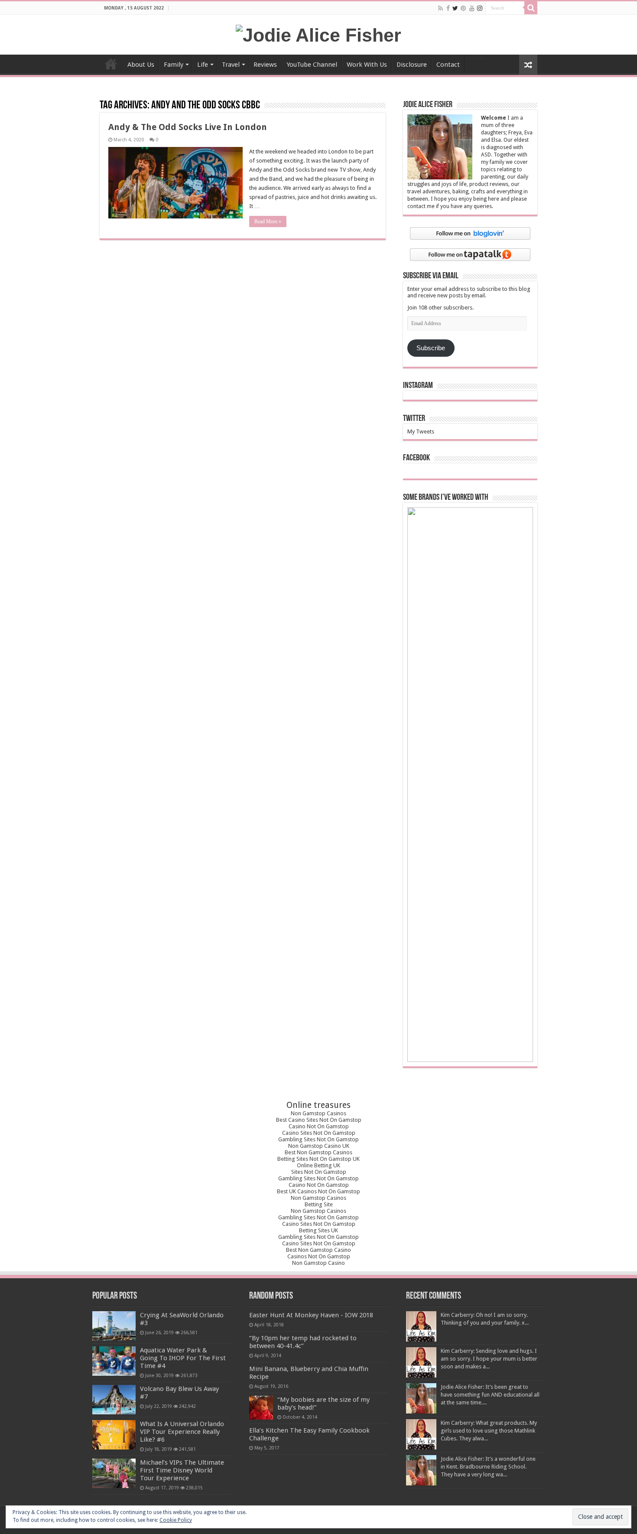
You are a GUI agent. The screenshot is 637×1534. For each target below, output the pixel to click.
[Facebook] (448, 8)
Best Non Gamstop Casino (318, 1250)
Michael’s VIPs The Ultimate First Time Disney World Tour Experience (182, 1470)
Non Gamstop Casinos (318, 1113)
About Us (140, 64)
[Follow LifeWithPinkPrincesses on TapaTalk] (470, 254)
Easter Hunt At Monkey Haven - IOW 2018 (311, 1315)
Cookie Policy (175, 1520)
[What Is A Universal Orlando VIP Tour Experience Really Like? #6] (114, 1434)
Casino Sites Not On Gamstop (318, 1133)
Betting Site (319, 1204)
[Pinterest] (463, 8)
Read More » (267, 221)
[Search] (530, 7)
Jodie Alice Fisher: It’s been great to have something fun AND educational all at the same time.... (490, 1395)
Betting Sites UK (318, 1230)
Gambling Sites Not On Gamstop (318, 1139)
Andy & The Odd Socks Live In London (187, 127)
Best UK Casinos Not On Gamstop (318, 1191)
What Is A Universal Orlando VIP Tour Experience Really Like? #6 (182, 1431)
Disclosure (411, 64)
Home (111, 64)
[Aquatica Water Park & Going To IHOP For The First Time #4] (114, 1361)
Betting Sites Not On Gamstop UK (318, 1159)
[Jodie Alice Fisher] (318, 33)
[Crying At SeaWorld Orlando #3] (114, 1326)
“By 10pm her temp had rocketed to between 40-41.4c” (303, 1342)
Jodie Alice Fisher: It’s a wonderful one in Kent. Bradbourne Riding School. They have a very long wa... (488, 1467)
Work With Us (367, 64)
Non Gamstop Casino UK (318, 1146)
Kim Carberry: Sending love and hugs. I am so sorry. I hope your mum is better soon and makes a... (489, 1359)
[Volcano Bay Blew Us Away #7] (114, 1399)
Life (202, 64)
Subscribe (430, 348)
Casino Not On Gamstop (319, 1126)
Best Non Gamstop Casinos (318, 1152)
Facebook (416, 458)
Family (173, 64)
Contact (448, 64)
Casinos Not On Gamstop (318, 1256)
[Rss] (440, 8)
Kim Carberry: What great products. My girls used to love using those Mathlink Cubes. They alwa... (489, 1431)
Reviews (265, 64)
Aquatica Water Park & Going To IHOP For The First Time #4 (183, 1358)
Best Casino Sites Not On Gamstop (318, 1120)
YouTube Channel (311, 64)
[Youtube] (471, 8)
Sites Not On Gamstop (318, 1172)
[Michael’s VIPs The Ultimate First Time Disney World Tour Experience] (114, 1473)
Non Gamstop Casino (318, 1263)
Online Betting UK (318, 1165)
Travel (231, 64)
